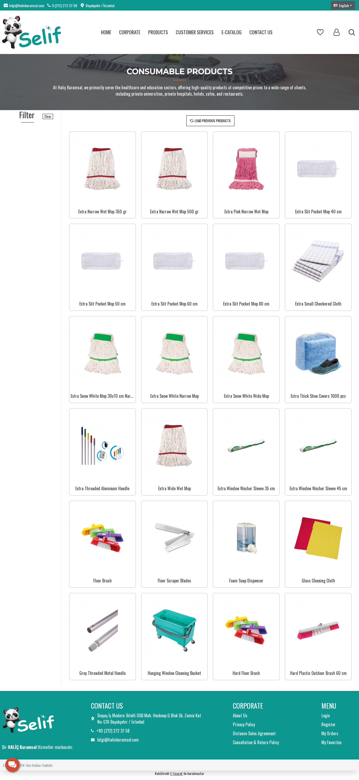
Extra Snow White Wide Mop (246, 396)
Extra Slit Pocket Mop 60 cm (174, 304)
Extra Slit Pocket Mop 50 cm (102, 304)
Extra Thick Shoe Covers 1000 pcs (318, 396)
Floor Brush (102, 580)
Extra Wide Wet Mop (174, 488)
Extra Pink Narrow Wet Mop (246, 211)
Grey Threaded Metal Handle (102, 673)
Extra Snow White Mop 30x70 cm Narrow (102, 396)
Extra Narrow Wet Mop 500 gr (174, 211)
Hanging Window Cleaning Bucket (174, 673)
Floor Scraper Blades (174, 580)
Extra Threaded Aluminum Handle (102, 488)
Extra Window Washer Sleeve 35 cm (246, 488)
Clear (47, 116)
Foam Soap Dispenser (246, 580)
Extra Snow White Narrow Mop (174, 396)
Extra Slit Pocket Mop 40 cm (318, 211)
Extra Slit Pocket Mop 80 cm (246, 304)
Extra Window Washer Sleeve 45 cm (318, 488)
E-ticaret (176, 773)
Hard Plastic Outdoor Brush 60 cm (318, 673)
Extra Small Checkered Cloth (318, 304)
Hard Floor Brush (246, 673)
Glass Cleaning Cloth (318, 580)
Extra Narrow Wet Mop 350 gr (102, 211)
